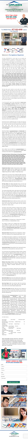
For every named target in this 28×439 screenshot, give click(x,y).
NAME (2, 364)
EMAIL (2, 372)
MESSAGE (3, 376)
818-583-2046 (11, 16)
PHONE (2, 368)
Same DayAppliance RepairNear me (21, 389)
